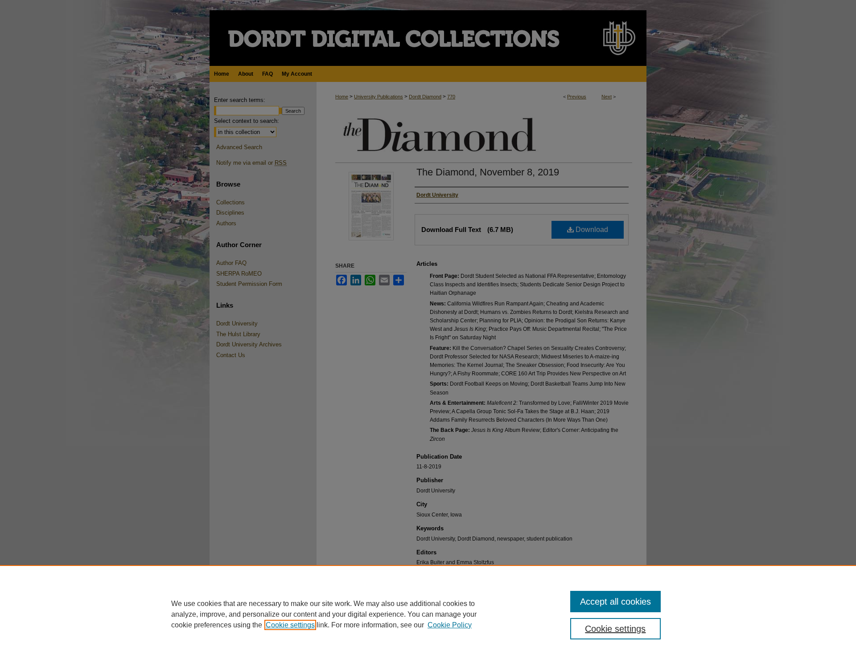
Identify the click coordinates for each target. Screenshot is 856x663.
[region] (428, 614)
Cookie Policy (450, 625)
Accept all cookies (615, 601)
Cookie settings (290, 625)
